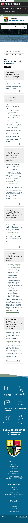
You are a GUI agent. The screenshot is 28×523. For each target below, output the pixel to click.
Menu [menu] (4, 15)
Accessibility (14, 508)
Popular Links (14, 484)
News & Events (14, 490)
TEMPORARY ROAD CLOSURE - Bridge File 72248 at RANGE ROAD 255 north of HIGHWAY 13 (14, 10)
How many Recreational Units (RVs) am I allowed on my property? (12, 75)
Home (4, 47)
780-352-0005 (18, 478)
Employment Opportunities (14, 497)
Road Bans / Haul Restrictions (14, 494)
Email (9, 269)
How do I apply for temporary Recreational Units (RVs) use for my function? (12, 256)
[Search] (22, 51)
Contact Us (14, 487)
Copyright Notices (14, 511)
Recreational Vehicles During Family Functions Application (14, 266)
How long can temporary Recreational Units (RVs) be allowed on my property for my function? (12, 324)
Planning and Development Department (14, 309)
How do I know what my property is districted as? (12, 99)
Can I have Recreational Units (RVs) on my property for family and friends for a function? (12, 214)
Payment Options (14, 492)
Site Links (14, 501)
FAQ (9, 47)
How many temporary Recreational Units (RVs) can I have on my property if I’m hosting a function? (12, 155)
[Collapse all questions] (23, 61)
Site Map (14, 506)
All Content (8, 66)
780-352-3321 (18, 477)
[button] (24, 27)
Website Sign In (23, 15)
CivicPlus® (23, 517)
